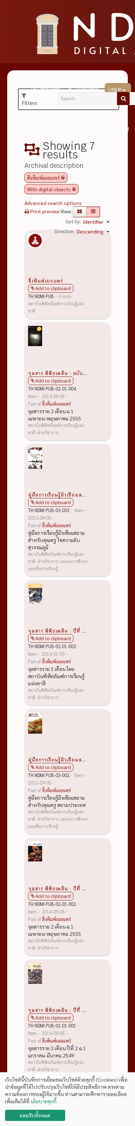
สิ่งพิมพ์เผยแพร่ (45, 280)
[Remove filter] (63, 177)
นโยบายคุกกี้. (44, 1101)
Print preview (44, 211)
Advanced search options (53, 203)
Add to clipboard (53, 288)
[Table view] (93, 211)
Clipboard (117, 129)
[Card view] (79, 211)
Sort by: (73, 221)
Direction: (65, 231)
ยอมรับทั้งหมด (35, 1115)
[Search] (123, 98)
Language (48, 89)
